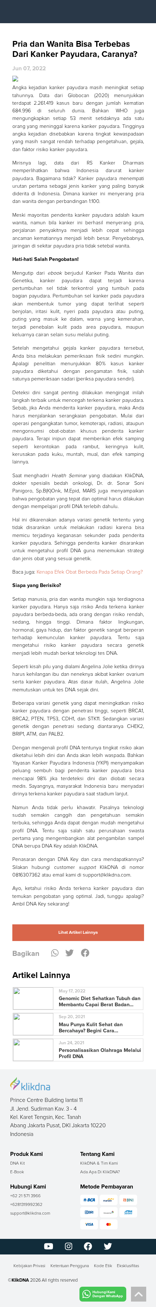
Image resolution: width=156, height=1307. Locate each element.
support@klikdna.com (30, 1213)
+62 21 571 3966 (25, 1196)
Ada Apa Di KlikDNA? (100, 1172)
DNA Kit (17, 1163)
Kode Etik (103, 1266)
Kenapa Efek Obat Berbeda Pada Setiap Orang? (90, 572)
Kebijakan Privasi (29, 1266)
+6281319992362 (26, 1205)
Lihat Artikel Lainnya (78, 933)
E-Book (17, 1172)
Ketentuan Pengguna (69, 1266)
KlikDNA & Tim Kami (99, 1163)
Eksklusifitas (128, 1266)
